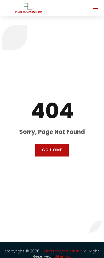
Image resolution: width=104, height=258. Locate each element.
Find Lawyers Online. (63, 251)
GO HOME (52, 150)
